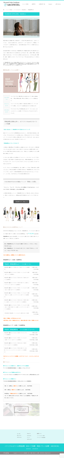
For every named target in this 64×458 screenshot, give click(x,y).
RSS (8, 453)
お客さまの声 (29, 439)
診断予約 (33, 4)
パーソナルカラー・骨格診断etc (20, 9)
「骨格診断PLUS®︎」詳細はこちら (21, 201)
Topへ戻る (18, 433)
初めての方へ (19, 435)
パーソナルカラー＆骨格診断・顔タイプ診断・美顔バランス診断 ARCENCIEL (32, 446)
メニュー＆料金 (25, 4)
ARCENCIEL (29, 435)
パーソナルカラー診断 (40, 435)
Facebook (4, 453)
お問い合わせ (58, 4)
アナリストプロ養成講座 (41, 437)
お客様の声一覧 (42, 4)
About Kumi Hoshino (15, 4)
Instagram (50, 4)
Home (7, 4)
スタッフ (28, 437)
